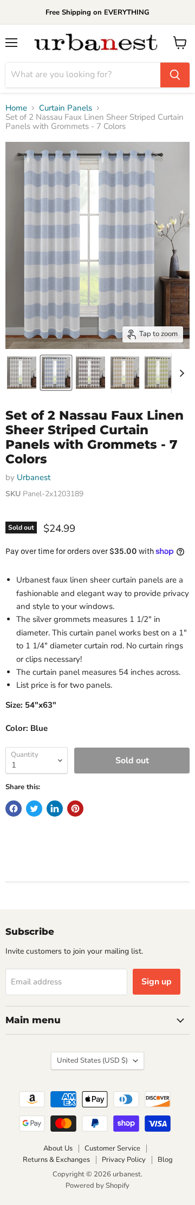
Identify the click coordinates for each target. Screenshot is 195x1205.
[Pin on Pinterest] (75, 808)
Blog (165, 1160)
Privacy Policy (124, 1160)
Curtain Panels (65, 108)
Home (16, 108)
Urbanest (33, 477)
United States (92, 1060)
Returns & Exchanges (56, 1160)
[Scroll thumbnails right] (179, 373)
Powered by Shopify (97, 1185)
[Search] (175, 75)
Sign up (156, 982)
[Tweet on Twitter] (34, 808)
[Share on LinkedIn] (55, 808)
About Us (58, 1148)
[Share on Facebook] (13, 808)
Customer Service (112, 1148)
